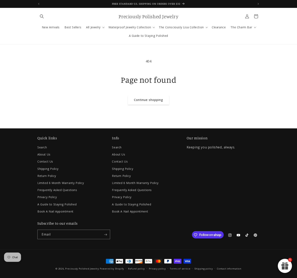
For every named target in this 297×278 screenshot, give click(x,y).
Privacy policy (157, 268)
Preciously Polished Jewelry (82, 268)
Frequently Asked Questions (57, 190)
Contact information (229, 268)
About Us (44, 154)
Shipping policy (203, 268)
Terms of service (180, 268)
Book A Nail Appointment (55, 211)
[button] (41, 16)
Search (42, 147)
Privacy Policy (47, 197)
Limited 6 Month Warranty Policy (60, 183)
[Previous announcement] (38, 4)
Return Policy (46, 176)
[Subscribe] (105, 234)
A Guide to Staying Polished (57, 204)
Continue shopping (148, 100)
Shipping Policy (48, 169)
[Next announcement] (258, 4)
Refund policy (136, 268)
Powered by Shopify (112, 268)
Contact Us (45, 162)
